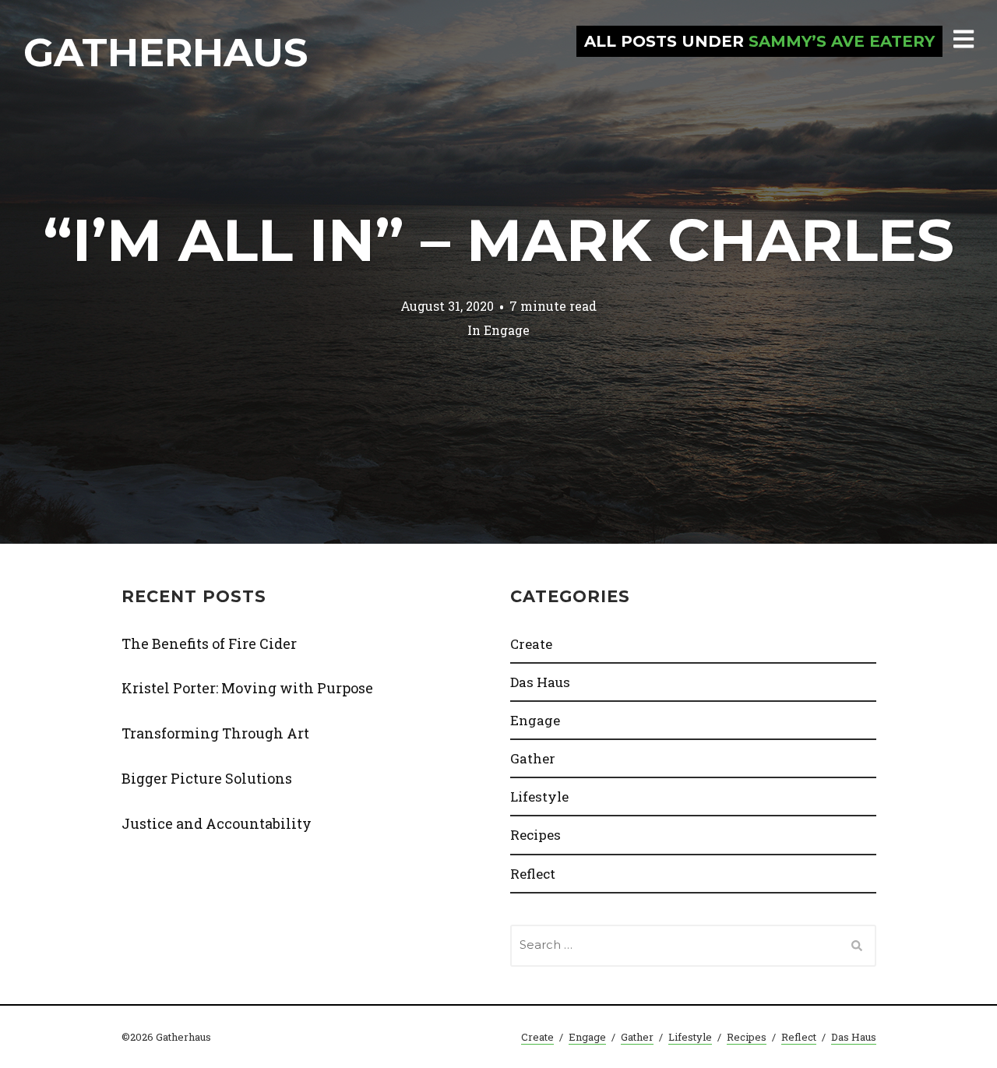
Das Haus (540, 682)
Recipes (535, 835)
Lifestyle (539, 796)
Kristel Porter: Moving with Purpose (247, 688)
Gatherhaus (165, 52)
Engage (507, 329)
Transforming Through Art (215, 733)
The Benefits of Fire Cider (209, 643)
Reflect (532, 874)
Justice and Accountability (217, 823)
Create (531, 644)
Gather (532, 758)
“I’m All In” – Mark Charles (498, 240)
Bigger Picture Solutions (207, 778)
